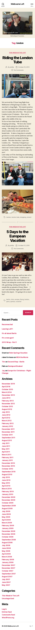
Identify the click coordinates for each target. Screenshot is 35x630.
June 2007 (6, 582)
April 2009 (6, 520)
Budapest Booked (15, 366)
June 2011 (6, 446)
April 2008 (6, 554)
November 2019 (8, 384)
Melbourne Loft (17, 4)
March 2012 (6, 421)
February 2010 (8, 491)
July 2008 (6, 545)
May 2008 (6, 551)
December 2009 (8, 497)
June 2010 (6, 480)
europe (17, 299)
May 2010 (6, 483)
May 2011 (6, 449)
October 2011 (7, 435)
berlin (8, 299)
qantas (12, 301)
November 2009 (8, 500)
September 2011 (8, 438)
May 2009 (6, 517)
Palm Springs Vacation (18, 353)
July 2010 (6, 477)
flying (22, 299)
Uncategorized (8, 598)
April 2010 (6, 486)
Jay (3, 371)
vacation (18, 301)
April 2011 (6, 452)
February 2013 (8, 401)
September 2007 (9, 574)
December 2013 (8, 395)
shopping (23, 217)
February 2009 (8, 525)
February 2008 (8, 560)
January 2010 (7, 494)
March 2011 (6, 455)
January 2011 (7, 460)
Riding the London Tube (17, 59)
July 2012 (6, 412)
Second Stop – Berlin (16, 362)
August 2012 (7, 409)
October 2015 (7, 389)
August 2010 (7, 474)
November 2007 (8, 568)
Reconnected (7, 324)
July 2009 (6, 511)
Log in (4, 609)
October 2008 (7, 537)
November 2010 (8, 466)
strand (29, 217)
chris (12, 299)
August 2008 (7, 543)
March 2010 (7, 489)
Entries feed (7, 612)
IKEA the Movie (22, 357)
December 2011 (8, 429)
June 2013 (6, 398)
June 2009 (6, 514)
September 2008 (9, 540)
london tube (15, 217)
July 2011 (6, 443)
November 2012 (8, 404)
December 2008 (8, 531)
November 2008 (8, 534)
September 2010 (8, 472)
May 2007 (6, 585)
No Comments (19, 70)
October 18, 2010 (23, 67)
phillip (12, 67)
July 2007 (6, 579)
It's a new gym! (8, 338)
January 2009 (7, 528)
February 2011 (7, 457)
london (8, 217)
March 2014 (6, 392)
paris (8, 301)
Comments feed (8, 615)
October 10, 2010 (23, 245)
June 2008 (6, 548)
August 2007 (7, 577)
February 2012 (8, 423)
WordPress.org (8, 618)
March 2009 (7, 523)
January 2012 (7, 426)
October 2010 (7, 469)
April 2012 (6, 418)
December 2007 (8, 565)
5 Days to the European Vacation (17, 236)
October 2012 (7, 406)
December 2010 (8, 463)
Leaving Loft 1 (7, 329)
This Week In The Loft (17, 53)
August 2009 (7, 508)
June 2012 (6, 415)
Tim (3, 362)
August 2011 (7, 440)
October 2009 (7, 503)
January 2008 (7, 562)
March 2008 (7, 557)
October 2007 (7, 571)
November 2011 (8, 432)
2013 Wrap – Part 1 (9, 342)
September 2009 (9, 506)
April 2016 (6, 387)
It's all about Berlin (9, 333)
